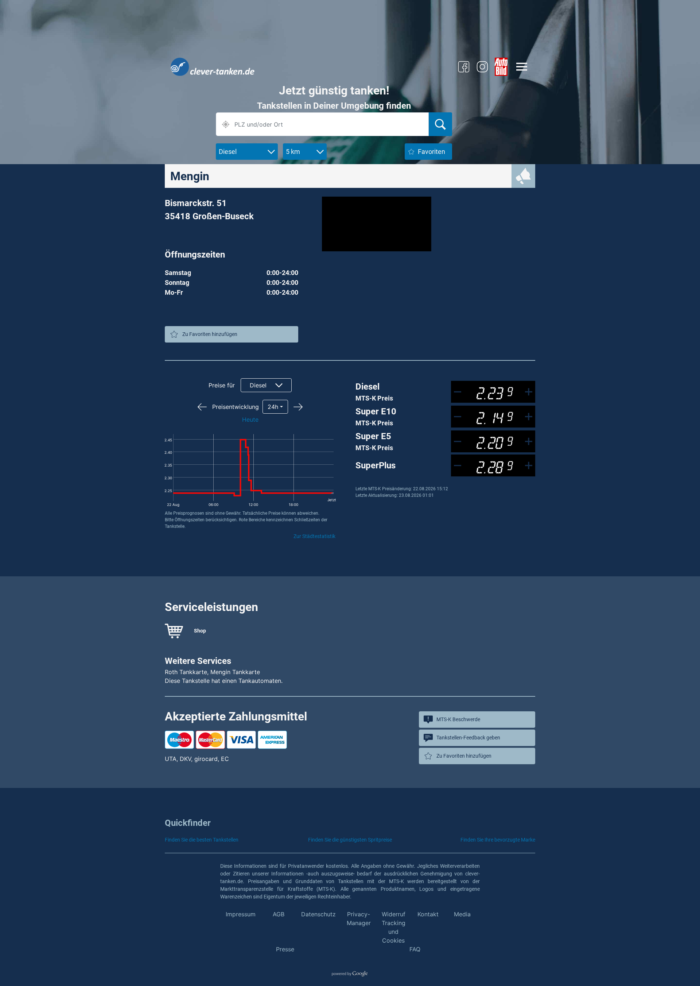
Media (462, 914)
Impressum (241, 914)
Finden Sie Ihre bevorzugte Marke (497, 840)
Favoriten (431, 151)
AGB (278, 914)
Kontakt (428, 914)
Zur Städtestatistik (314, 536)
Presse (285, 949)
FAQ (414, 949)
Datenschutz (318, 914)
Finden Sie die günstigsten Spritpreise (350, 840)
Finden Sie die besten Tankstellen (201, 840)
